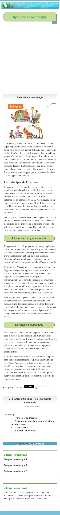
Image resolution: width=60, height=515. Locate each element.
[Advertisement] (30, 59)
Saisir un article (33, 406)
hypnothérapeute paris (17, 356)
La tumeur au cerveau (25, 430)
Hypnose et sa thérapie (25, 418)
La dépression (21, 427)
